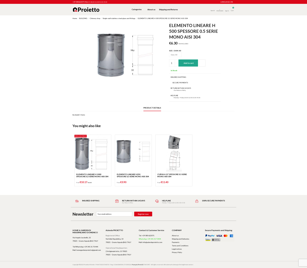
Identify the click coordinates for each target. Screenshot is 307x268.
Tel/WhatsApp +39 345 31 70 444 (85, 247)
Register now (143, 214)
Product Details (152, 108)
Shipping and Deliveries (180, 239)
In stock (76, 115)
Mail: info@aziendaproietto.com (150, 242)
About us (175, 235)
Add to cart (189, 63)
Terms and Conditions (180, 246)
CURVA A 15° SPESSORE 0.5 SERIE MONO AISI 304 (172, 175)
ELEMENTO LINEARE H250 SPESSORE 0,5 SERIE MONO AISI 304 (133, 175)
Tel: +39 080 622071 (146, 235)
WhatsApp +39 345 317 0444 (150, 239)
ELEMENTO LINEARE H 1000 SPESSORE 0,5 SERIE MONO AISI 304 (92, 175)
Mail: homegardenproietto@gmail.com (87, 250)
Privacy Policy (177, 252)
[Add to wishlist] (202, 63)
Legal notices (177, 249)
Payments (175, 242)
